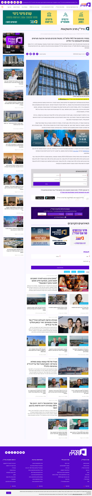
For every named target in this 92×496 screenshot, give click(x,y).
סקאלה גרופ (24, 7)
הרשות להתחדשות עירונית (37, 481)
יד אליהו (73, 271)
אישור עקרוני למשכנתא (11, 472)
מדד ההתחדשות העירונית (72, 7)
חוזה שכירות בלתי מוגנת (11, 477)
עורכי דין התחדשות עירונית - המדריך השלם (60, 474)
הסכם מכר (13, 479)
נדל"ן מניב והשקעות (57, 2)
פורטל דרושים (16, 7)
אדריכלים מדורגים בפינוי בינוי (37, 474)
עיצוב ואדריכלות (36, 2)
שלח (46, 184)
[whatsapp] (27, 54)
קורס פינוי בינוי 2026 (34, 7)
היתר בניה (67, 479)
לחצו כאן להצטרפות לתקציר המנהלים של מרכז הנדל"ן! (74, 192)
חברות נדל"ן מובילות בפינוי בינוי (36, 465)
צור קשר (9, 7)
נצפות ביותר (20, 78)
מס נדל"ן (14, 468)
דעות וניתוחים (50, 2)
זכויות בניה (75, 151)
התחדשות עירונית (67, 2)
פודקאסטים (26, 2)
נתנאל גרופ (67, 271)
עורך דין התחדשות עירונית (37, 479)
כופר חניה (67, 468)
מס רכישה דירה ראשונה (11, 465)
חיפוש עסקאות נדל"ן (65, 481)
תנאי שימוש (87, 477)
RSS (88, 481)
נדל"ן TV (31, 2)
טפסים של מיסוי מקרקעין (11, 481)
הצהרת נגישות (86, 465)
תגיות (88, 472)
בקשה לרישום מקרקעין (64, 465)
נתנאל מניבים (81, 271)
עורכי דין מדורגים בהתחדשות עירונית (35, 470)
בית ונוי (65, 303)
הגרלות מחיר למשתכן (65, 470)
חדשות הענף (43, 2)
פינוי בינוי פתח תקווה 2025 (63, 477)
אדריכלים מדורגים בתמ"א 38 (37, 472)
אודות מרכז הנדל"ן (60, 7)
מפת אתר (87, 474)
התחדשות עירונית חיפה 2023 (63, 472)
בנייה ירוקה (67, 463)
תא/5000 (86, 151)
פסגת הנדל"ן (86, 479)
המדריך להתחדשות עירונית (47, 7)
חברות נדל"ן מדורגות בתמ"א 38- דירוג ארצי (34, 468)
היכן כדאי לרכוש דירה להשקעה (9, 463)
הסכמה (8, 492)
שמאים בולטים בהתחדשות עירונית (36, 477)
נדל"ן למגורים (74, 2)
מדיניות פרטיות (86, 463)
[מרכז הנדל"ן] (85, 5)
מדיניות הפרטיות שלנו (77, 494)
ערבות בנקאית (13, 470)
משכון (14, 474)
